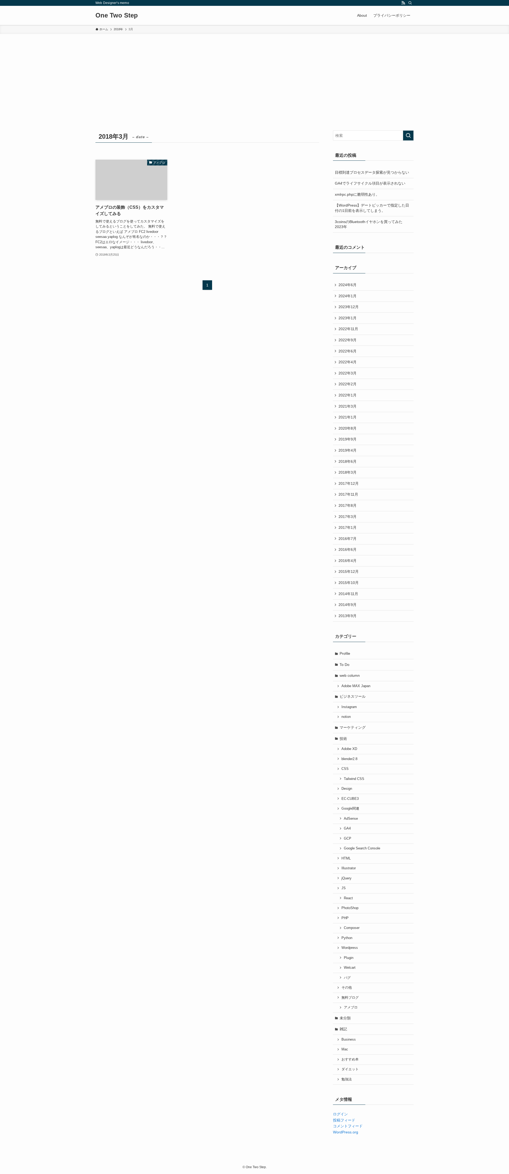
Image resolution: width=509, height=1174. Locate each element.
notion (346, 717)
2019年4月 (348, 450)
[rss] (403, 3)
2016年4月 (348, 560)
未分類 (345, 1018)
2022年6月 (348, 351)
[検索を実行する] (408, 135)
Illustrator (348, 868)
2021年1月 (348, 417)
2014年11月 (348, 594)
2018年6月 (348, 461)
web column (350, 675)
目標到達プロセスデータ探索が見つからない (372, 172)
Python (346, 938)
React (348, 898)
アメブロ (351, 1007)
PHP (345, 918)
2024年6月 (348, 285)
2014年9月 (348, 605)
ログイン (340, 1114)
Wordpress (349, 948)
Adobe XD (349, 749)
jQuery (346, 878)
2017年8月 (348, 505)
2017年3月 (348, 516)
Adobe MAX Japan (355, 686)
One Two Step (116, 15)
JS (343, 888)
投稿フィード (344, 1120)
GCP (347, 838)
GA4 (347, 828)
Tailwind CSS (354, 779)
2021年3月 (348, 406)
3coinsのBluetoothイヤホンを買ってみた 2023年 (368, 224)
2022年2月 (348, 384)
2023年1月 (348, 318)
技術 (343, 738)
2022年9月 (348, 340)
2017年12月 (349, 483)
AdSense (351, 819)
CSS (345, 769)
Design (346, 789)
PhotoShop (349, 908)
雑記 (343, 1029)
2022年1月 (348, 395)
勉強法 (346, 1079)
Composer (351, 928)
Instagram (349, 707)
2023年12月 (349, 307)
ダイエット (350, 1069)
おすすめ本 (350, 1059)
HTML (346, 858)
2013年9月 (348, 616)
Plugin (348, 958)
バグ (347, 978)
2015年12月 (349, 571)
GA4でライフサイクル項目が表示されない (370, 183)
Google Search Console (362, 848)
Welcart (350, 968)
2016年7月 (348, 538)
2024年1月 (348, 296)
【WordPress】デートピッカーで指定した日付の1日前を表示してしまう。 (372, 208)
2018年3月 (348, 472)
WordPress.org (345, 1132)
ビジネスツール (353, 696)
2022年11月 (348, 329)
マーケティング (353, 727)
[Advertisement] (254, 74)
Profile (345, 653)
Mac (344, 1049)
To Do (344, 664)
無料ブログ (350, 998)
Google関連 (350, 808)
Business (348, 1039)
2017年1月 (348, 527)
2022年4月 (348, 362)
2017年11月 (348, 494)
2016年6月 (348, 549)
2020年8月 (348, 428)
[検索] (410, 3)
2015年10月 (349, 583)
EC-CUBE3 (350, 799)
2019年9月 (348, 439)
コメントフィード (348, 1126)
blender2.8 (349, 759)
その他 (346, 987)
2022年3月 (348, 373)
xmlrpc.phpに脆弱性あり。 (357, 194)
